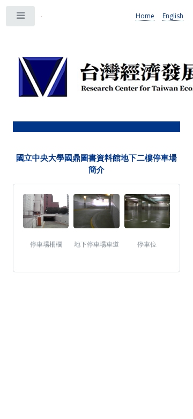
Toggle (21, 18)
